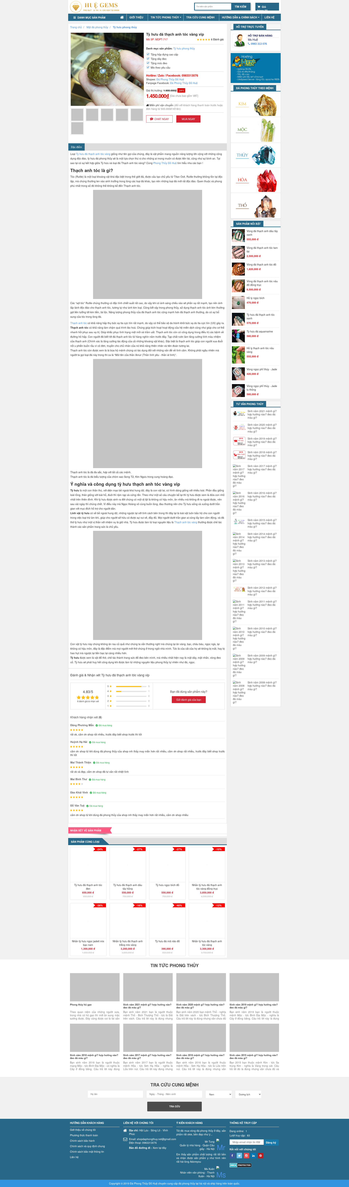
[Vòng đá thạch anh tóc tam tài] (239, 252)
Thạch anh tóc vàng (185, 522)
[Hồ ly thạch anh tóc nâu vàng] (239, 355)
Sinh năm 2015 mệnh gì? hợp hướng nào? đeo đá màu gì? (262, 523)
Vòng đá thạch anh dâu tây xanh (262, 232)
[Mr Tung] (221, 1149)
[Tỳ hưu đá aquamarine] (239, 336)
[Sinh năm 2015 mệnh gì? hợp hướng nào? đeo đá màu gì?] (254, 1038)
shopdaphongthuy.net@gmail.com (156, 1139)
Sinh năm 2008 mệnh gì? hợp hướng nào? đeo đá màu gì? (262, 686)
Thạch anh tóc (78, 323)
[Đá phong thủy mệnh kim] (256, 104)
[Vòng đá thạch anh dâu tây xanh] (239, 235)
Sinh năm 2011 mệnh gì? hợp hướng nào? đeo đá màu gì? (262, 605)
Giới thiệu (136, 17)
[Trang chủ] (122, 17)
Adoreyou (195, 1161)
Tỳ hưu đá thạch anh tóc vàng (93, 154)
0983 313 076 (258, 43)
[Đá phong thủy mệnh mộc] (256, 130)
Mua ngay (188, 119)
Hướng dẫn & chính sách (239, 17)
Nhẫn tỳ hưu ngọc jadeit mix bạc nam (88, 942)
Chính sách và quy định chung (87, 1146)
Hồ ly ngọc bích (255, 298)
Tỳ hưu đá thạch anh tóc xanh (261, 316)
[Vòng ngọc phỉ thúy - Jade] (239, 373)
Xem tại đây (159, 1148)
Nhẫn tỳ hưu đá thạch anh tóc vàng (207, 942)
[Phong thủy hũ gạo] (95, 987)
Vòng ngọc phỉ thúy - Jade (262, 369)
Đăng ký (271, 1142)
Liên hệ (269, 17)
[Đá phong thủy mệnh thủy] (256, 155)
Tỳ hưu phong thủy (184, 48)
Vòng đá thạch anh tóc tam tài (262, 249)
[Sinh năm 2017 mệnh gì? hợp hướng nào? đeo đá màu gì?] (148, 1038)
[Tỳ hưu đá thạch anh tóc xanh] (239, 319)
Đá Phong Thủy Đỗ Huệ (170, 79)
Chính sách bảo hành (82, 1140)
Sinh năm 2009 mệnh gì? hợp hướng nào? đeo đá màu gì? (262, 659)
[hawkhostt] (256, 67)
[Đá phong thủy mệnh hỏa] (256, 180)
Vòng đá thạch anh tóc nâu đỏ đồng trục (262, 283)
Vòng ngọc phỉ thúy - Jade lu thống (262, 387)
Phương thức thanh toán (84, 1135)
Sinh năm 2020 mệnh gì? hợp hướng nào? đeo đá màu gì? (262, 428)
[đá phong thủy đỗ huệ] (96, 7)
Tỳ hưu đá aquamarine (260, 331)
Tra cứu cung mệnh (200, 17)
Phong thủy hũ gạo (81, 1004)
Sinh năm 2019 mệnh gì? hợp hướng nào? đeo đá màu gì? (262, 442)
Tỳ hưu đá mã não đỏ (167, 941)
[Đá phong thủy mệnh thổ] (256, 206)
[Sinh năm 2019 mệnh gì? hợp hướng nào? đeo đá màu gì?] (254, 987)
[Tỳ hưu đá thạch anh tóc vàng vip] (77, 114)
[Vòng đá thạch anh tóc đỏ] (239, 269)
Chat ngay (162, 119)
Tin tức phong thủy (165, 17)
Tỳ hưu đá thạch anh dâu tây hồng (127, 886)
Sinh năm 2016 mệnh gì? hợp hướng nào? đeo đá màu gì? (262, 496)
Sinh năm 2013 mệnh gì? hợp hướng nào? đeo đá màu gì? (262, 564)
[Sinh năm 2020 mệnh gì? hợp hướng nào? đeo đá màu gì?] (201, 987)
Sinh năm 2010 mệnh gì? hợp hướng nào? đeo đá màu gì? (262, 632)
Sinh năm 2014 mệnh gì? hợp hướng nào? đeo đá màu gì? (262, 537)
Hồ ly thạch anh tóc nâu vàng (260, 350)
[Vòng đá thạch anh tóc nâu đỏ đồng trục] (239, 285)
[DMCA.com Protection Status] (241, 1164)
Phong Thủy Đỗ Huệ (165, 163)
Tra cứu (174, 1106)
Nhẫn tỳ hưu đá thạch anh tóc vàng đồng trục (207, 886)
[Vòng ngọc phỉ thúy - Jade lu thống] (239, 390)
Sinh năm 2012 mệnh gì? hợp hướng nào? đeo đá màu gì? (262, 591)
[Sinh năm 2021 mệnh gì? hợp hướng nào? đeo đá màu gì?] (148, 987)
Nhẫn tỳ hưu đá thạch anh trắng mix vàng (128, 942)
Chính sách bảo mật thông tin (87, 1151)
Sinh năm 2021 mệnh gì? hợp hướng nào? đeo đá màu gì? (262, 414)
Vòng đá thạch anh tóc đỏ (261, 264)
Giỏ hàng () (262, 7)
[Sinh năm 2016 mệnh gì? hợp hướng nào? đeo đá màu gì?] (201, 1038)
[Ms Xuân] (221, 1177)
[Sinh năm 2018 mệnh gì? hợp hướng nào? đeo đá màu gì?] (95, 1038)
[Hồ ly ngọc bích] (239, 302)
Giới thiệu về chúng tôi (83, 1130)
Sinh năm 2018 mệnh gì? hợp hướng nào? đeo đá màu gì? (262, 455)
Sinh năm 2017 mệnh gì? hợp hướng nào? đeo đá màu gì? (262, 469)
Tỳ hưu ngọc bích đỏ (167, 885)
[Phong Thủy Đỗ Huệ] (232, 1155)
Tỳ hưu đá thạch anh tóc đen (88, 886)
